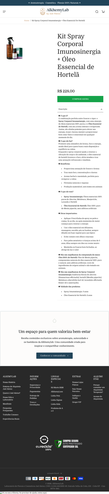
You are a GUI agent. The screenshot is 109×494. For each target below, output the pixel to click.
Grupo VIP (76, 402)
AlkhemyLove (57, 392)
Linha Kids (55, 404)
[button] (80, 99)
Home (26, 21)
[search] (97, 11)
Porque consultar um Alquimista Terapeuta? (99, 388)
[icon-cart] (103, 11)
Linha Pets (55, 396)
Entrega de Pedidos (34, 397)
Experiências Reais (11, 419)
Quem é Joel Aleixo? (11, 393)
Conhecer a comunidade (53, 355)
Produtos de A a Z (57, 409)
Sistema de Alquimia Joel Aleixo (12, 388)
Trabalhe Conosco (10, 415)
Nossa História (9, 382)
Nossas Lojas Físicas (77, 383)
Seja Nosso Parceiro (76, 390)
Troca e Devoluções (35, 403)
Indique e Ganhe (76, 397)
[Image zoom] (15, 48)
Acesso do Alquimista (98, 398)
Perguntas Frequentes (8, 409)
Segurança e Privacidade (35, 386)
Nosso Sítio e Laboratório (8, 398)
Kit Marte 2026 (57, 388)
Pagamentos (35, 392)
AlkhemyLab (57, 484)
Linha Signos (56, 400)
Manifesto (7, 404)
